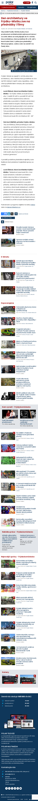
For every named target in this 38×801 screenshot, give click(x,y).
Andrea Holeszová (32, 312)
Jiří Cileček (29, 29)
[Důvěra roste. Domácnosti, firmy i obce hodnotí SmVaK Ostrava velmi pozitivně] (8, 661)
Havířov (23, 323)
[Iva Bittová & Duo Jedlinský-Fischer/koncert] (28, 414)
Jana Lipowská (19, 361)
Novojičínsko (31, 7)
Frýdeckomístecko (8, 7)
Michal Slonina (24, 296)
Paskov (28, 438)
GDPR (22, 799)
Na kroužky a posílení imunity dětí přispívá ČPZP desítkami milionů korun (26, 521)
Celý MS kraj (29, 477)
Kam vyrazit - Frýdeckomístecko (16, 407)
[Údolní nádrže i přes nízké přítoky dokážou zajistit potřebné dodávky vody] (8, 499)
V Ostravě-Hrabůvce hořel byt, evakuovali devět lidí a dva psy (26, 485)
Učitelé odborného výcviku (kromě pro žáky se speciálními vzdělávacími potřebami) (9, 539)
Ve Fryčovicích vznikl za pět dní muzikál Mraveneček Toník (25, 649)
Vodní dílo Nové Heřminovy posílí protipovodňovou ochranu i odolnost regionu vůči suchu (23, 382)
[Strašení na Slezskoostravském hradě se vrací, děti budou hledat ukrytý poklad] (8, 510)
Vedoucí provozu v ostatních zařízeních (28, 536)
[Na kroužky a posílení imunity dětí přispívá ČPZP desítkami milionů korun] (8, 522)
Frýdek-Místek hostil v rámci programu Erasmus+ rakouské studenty (24, 611)
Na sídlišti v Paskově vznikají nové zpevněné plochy (25, 434)
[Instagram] (9, 788)
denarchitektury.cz (13, 207)
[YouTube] (20, 788)
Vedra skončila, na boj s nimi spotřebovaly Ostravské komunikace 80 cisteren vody (26, 637)
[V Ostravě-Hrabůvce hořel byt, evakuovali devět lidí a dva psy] (8, 487)
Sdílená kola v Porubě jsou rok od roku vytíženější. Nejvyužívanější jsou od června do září (26, 355)
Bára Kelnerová (29, 323)
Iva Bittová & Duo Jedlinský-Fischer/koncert (26, 422)
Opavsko (21, 7)
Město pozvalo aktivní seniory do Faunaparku (25, 598)
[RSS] (18, 788)
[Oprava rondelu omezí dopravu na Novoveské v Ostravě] (8, 243)
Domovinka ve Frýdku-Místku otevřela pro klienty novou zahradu (26, 562)
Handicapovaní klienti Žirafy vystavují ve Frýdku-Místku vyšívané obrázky (26, 262)
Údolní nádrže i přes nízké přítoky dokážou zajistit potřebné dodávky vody (25, 497)
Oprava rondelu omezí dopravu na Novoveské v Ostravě (25, 241)
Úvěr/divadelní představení (7, 421)
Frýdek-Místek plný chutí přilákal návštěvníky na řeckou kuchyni (25, 624)
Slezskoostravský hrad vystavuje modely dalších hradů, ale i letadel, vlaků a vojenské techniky (26, 290)
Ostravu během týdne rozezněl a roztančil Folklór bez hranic (26, 447)
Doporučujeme (7, 303)
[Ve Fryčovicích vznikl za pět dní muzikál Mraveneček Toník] (8, 650)
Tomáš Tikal (19, 580)
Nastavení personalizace (13, 799)
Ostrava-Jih (24, 312)
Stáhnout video (29, 71)
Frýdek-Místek (25, 11)
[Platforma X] (12, 788)
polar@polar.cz (10, 774)
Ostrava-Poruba (26, 334)
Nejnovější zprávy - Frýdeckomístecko (18, 557)
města (32, 205)
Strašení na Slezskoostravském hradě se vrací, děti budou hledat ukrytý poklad (26, 509)
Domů (3, 11)
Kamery (5, 672)
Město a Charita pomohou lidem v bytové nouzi (26, 342)
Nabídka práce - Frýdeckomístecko (17, 532)
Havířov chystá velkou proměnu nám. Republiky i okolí (26, 320)
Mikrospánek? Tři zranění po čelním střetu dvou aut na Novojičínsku (26, 473)
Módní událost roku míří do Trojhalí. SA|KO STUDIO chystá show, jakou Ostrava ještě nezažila (25, 395)
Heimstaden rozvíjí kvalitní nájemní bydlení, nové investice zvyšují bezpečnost (26, 369)
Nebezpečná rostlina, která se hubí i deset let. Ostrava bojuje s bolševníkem (25, 460)
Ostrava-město (30, 450)
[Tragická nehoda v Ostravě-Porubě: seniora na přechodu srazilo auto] (8, 332)
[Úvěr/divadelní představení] (10, 414)
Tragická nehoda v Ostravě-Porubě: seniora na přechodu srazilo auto (26, 331)
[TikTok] (15, 788)
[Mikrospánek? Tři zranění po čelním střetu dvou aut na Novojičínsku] (8, 474)
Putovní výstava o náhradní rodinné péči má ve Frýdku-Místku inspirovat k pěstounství (26, 275)
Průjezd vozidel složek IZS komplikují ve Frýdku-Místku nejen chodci (25, 575)
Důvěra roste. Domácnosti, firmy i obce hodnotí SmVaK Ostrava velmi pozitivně (26, 661)
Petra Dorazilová (31, 345)
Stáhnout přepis (17, 71)
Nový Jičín (24, 345)
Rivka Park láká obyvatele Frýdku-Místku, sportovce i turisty (26, 587)
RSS (27, 799)
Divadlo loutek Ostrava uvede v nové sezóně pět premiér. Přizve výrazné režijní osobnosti (25, 230)
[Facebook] (6, 788)
